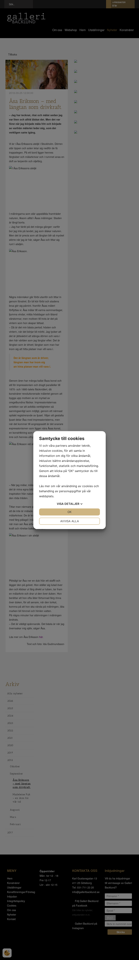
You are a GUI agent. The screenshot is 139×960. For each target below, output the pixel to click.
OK (69, 512)
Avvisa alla (69, 521)
